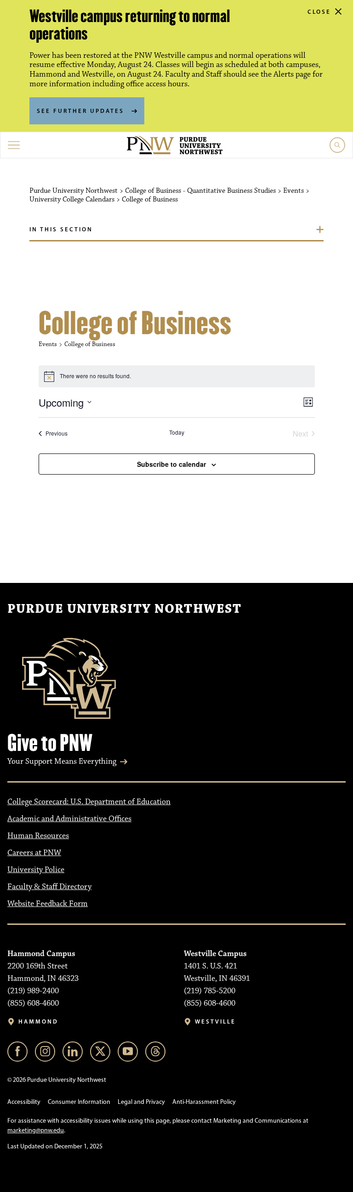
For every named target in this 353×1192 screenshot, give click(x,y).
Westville (215, 1021)
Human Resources (38, 836)
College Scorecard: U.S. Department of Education (89, 802)
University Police (35, 870)
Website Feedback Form (47, 904)
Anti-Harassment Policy (204, 1102)
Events (48, 344)
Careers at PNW (34, 853)
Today (176, 432)
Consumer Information (79, 1102)
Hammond (38, 1021)
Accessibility (23, 1102)
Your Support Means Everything (61, 761)
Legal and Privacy (141, 1102)
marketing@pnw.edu (35, 1130)
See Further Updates (80, 110)
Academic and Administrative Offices (69, 819)
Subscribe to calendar (171, 464)
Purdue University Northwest (124, 609)
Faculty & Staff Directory (49, 887)
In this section (61, 229)
